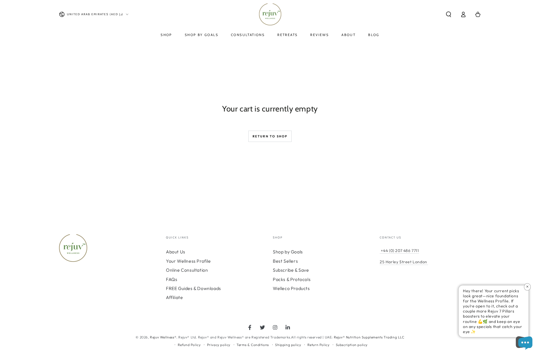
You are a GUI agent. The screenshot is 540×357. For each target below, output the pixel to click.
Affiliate (174, 297)
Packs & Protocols (291, 279)
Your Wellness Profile (188, 261)
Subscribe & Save (291, 270)
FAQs (171, 279)
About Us (175, 252)
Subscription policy (352, 345)
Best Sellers (285, 261)
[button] (448, 14)
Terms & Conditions (253, 345)
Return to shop (270, 136)
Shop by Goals (288, 252)
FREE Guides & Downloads (193, 288)
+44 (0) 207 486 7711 (399, 250)
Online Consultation (187, 270)
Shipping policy (288, 345)
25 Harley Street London (403, 261)
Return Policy (318, 345)
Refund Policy (189, 345)
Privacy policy (218, 345)
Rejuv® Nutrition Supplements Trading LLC (369, 337)
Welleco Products (291, 288)
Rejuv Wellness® (163, 337)
